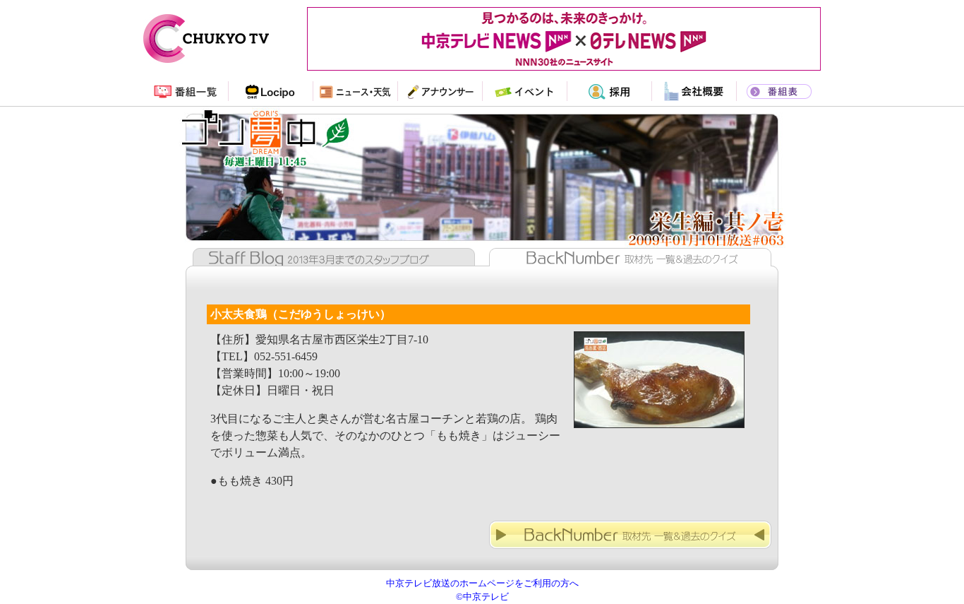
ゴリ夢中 (482, 160)
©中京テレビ (482, 597)
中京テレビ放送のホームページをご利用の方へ (482, 583)
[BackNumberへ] (630, 552)
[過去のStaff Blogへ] (330, 262)
